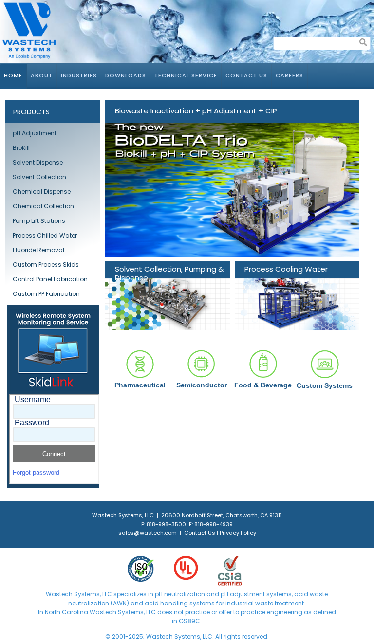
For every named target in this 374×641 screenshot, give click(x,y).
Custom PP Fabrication (46, 294)
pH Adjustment (34, 133)
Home (13, 75)
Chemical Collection (43, 206)
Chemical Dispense (42, 191)
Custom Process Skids (46, 264)
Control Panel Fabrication (50, 279)
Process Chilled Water (45, 235)
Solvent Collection (39, 177)
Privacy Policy (238, 533)
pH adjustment (242, 594)
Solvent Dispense (38, 162)
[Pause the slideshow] (329, 178)
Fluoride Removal (38, 250)
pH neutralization (180, 594)
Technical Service (185, 75)
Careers (289, 75)
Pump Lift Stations (39, 221)
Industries (79, 75)
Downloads (125, 75)
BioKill (21, 148)
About (42, 75)
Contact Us (246, 75)
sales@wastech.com (147, 533)
